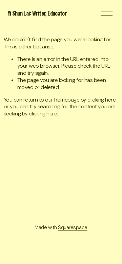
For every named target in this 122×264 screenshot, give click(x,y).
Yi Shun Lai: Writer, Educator (37, 13)
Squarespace (72, 227)
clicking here (101, 99)
